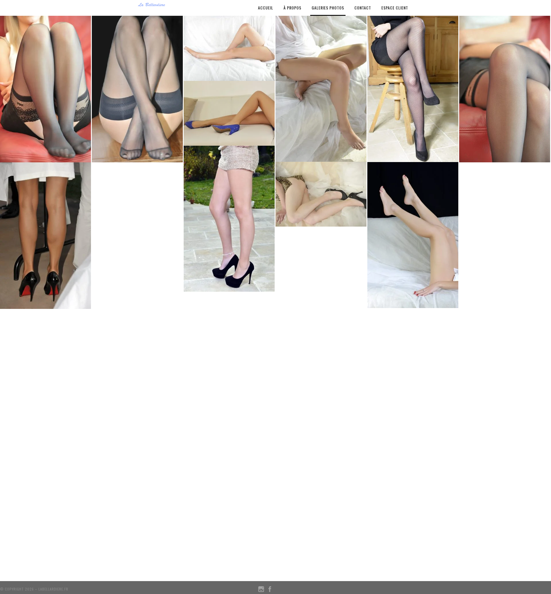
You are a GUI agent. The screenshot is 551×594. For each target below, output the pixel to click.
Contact (362, 8)
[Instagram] (261, 590)
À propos (292, 8)
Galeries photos (328, 8)
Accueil (265, 8)
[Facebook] (270, 590)
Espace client (394, 8)
